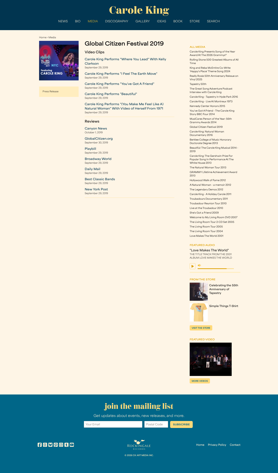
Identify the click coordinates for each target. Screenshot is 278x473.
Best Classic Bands (100, 179)
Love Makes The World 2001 (206, 236)
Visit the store (201, 328)
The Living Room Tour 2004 (206, 231)
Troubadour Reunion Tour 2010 (208, 204)
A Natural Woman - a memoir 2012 (210, 185)
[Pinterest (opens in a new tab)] (56, 445)
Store (195, 21)
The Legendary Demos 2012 (206, 190)
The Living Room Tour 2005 (206, 227)
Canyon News (96, 128)
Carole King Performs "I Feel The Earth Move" (121, 74)
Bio (78, 21)
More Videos (200, 381)
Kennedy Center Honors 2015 (207, 106)
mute (199, 265)
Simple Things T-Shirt (223, 306)
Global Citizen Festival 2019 (206, 127)
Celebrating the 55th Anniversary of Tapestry (223, 289)
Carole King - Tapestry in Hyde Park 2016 (214, 97)
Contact (235, 445)
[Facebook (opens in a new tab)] (40, 445)
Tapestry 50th (198, 84)
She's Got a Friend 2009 (204, 213)
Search (213, 21)
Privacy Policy (217, 445)
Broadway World (98, 159)
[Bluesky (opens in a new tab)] (50, 445)
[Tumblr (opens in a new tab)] (66, 445)
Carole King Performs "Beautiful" (111, 94)
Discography (116, 21)
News (63, 21)
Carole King (139, 10)
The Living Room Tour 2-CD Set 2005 (212, 222)
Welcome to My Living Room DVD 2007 (213, 217)
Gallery (143, 21)
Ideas (161, 21)
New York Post (96, 189)
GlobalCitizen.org (99, 138)
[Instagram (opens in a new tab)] (61, 445)
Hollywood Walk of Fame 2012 (208, 180)
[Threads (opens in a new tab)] (45, 445)
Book (177, 21)
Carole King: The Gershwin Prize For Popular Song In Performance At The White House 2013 (212, 159)
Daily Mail (92, 169)
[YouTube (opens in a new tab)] (72, 445)
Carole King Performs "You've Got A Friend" (119, 84)
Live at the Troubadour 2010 (206, 208)
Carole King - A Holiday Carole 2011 (210, 194)
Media (93, 21)
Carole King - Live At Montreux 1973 (211, 102)
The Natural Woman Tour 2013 (208, 168)
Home (42, 38)
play (192, 266)
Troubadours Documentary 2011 (209, 199)
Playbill (90, 149)
